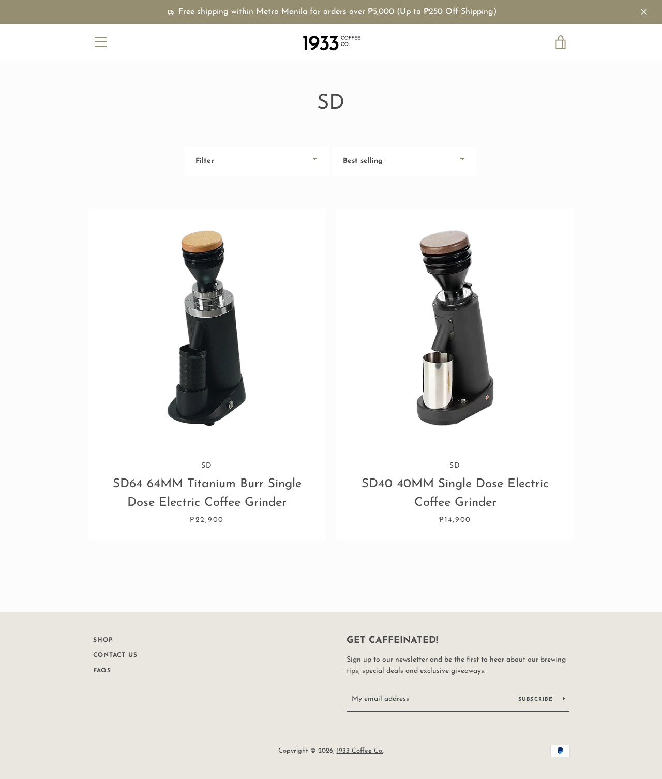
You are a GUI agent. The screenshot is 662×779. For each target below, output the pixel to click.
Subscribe (536, 699)
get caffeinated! (392, 641)
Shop (103, 640)
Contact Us (115, 655)
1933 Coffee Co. (360, 750)
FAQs (102, 671)
